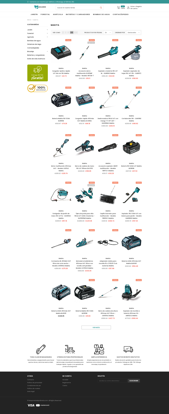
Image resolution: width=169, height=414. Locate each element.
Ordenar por (120, 33)
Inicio (29, 20)
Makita (35, 20)
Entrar (133, 6)
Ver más (96, 327)
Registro (139, 6)
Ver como (56, 33)
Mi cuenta (134, 8)
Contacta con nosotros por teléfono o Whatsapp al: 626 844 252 (52, 2)
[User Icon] (128, 7)
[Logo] (40, 7)
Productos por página (93, 33)
